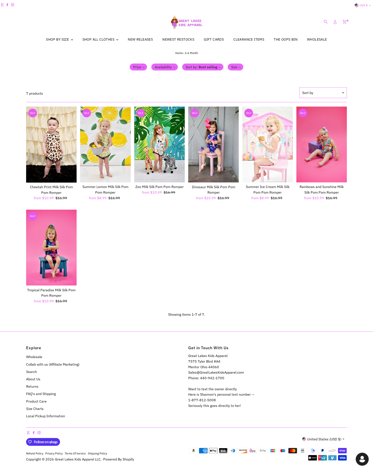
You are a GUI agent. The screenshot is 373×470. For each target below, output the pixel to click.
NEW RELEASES (140, 39)
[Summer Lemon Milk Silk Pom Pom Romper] (105, 144)
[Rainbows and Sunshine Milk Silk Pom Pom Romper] (321, 145)
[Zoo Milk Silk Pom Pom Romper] (159, 145)
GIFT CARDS (214, 39)
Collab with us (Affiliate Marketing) (52, 364)
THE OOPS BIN (285, 39)
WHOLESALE (317, 39)
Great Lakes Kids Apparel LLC (78, 459)
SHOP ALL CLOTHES (98, 39)
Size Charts (35, 408)
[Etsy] (2, 5)
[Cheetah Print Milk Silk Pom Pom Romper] (51, 145)
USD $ (364, 5)
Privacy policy (54, 453)
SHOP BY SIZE (58, 39)
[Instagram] (12, 5)
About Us (33, 379)
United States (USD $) (324, 439)
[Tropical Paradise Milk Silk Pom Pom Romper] (51, 248)
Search (31, 372)
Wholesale (34, 357)
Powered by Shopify (118, 459)
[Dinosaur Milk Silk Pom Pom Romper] (213, 145)
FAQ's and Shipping (41, 394)
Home (179, 53)
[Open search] (326, 22)
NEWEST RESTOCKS (178, 39)
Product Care (36, 401)
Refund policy (34, 453)
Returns (32, 386)
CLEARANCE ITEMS (248, 39)
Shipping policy (97, 453)
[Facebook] (7, 5)
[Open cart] (344, 22)
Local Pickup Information (45, 416)
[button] (138, 67)
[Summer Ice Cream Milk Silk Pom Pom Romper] (267, 144)
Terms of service (75, 453)
